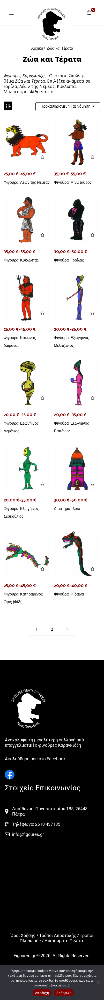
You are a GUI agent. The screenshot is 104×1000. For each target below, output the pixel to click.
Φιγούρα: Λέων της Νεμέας (27, 182)
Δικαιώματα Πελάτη (64, 940)
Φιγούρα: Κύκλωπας (21, 260)
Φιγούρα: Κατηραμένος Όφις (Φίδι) (23, 598)
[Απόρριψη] (98, 982)
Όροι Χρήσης (23, 935)
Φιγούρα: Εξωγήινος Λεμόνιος (21, 427)
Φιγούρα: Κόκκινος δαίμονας (20, 341)
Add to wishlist (42, 157)
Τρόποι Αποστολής (57, 935)
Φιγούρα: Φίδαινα (69, 594)
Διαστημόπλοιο (67, 508)
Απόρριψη (63, 993)
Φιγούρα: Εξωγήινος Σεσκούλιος (21, 512)
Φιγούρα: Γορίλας (69, 260)
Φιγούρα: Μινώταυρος (73, 182)
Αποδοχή (42, 993)
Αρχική (37, 48)
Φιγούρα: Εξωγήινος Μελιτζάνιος (71, 341)
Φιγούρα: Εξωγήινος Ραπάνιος (71, 427)
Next (67, 629)
